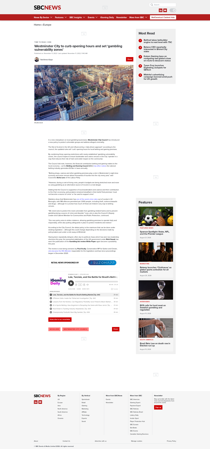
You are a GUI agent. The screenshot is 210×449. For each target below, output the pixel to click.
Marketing (85, 409)
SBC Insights (75, 17)
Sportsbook (85, 399)
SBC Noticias (134, 409)
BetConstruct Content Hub (163, 17)
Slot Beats (133, 428)
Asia (59, 406)
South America (62, 412)
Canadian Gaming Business (139, 434)
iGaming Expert (135, 402)
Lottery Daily (134, 415)
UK (59, 399)
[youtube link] (165, 10)
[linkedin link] (160, 10)
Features (59, 17)
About (36, 441)
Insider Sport (134, 418)
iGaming (84, 406)
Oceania (60, 418)
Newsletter (121, 17)
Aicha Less (54, 329)
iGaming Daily (107, 17)
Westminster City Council (75, 329)
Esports (84, 418)
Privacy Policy (171, 441)
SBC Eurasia (134, 424)
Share (129, 59)
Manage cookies (136, 441)
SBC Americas (135, 399)
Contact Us (66, 441)
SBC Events (134, 431)
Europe (47, 24)
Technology (85, 415)
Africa (59, 415)
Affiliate (84, 412)
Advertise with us (101, 441)
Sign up (158, 407)
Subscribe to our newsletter (60, 319)
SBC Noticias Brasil (136, 412)
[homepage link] (47, 7)
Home (37, 24)
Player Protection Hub (137, 421)
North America (62, 409)
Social (84, 421)
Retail (83, 402)
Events (91, 17)
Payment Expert (135, 406)
